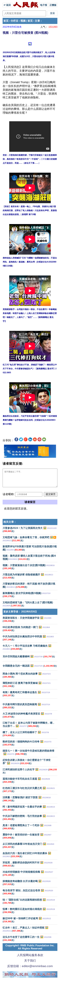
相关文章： (9, 521)
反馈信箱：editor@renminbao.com (30, 966)
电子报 (43, 5)
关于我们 (30, 960)
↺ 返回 (7, 5)
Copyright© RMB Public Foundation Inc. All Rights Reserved (29, 947)
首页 (6, 20)
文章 (37, 20)
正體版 (53, 5)
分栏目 (14, 20)
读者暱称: (8, 494)
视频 (23, 20)
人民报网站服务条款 (30, 955)
